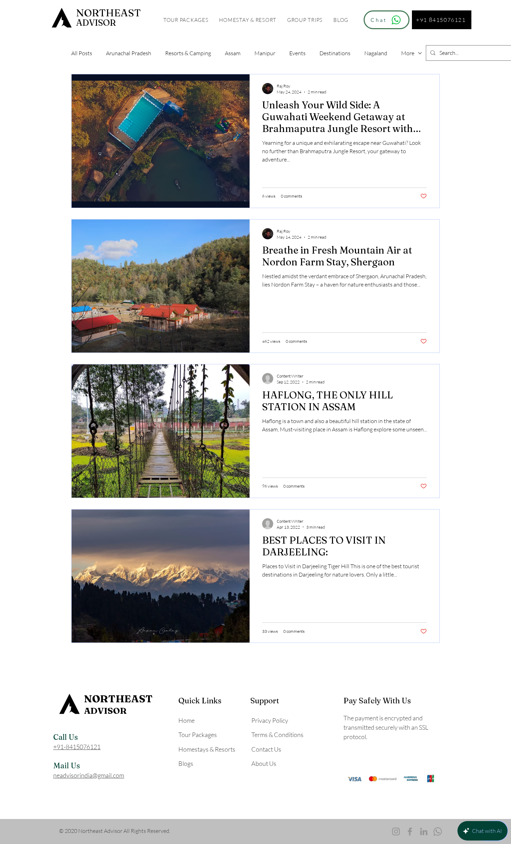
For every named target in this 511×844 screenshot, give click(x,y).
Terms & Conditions (277, 734)
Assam (233, 53)
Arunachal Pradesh (128, 53)
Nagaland (375, 53)
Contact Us (266, 749)
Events (297, 53)
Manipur (264, 53)
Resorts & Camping (188, 53)
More (407, 53)
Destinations (334, 53)
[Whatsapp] (437, 831)
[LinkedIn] (424, 831)
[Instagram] (396, 831)
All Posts (81, 53)
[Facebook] (410, 831)
